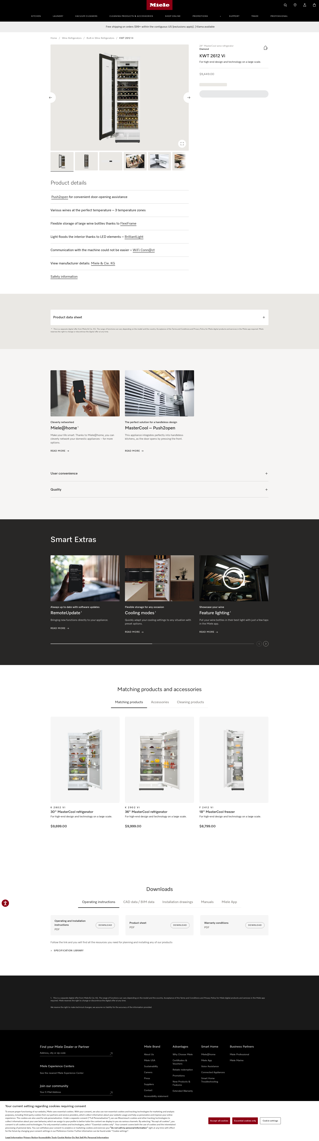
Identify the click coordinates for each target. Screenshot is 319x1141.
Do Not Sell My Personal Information (90, 1138)
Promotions (200, 16)
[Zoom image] (182, 144)
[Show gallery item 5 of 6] (159, 161)
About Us (149, 1054)
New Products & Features (181, 1083)
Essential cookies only (245, 1121)
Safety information (64, 276)
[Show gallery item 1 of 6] (62, 161)
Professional (279, 16)
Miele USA (149, 1060)
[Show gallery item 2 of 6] (86, 161)
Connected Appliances (213, 1072)
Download (105, 925)
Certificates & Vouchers (180, 1062)
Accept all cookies (219, 1121)
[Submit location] (111, 1053)
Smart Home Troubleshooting (209, 1080)
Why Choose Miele (183, 1054)
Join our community (54, 1086)
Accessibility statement (156, 1096)
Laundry (58, 16)
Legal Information (14, 1138)
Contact (148, 1090)
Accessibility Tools (47, 1138)
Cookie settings (270, 1121)
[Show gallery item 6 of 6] (183, 161)
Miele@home (208, 1054)
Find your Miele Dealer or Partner (64, 1047)
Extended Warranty (183, 1091)
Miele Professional (239, 1054)
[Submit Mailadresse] (111, 1093)
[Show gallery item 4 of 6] (135, 161)
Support (234, 16)
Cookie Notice (64, 1138)
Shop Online (173, 16)
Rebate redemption (183, 1070)
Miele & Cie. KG (103, 263)
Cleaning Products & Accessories (131, 16)
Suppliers (149, 1084)
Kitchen (36, 16)
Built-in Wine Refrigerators (100, 38)
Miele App (229, 902)
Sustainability (151, 1066)
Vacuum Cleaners (86, 16)
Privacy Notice (30, 1138)
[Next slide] (188, 97)
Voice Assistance (210, 1066)
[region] (120, 97)
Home (54, 38)
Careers (148, 1072)
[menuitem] (38, 16)
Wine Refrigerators (72, 38)
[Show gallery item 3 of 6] (110, 161)
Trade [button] (255, 16)
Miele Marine (237, 1060)
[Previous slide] (50, 97)
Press (147, 1078)
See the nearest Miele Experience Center (62, 1073)
